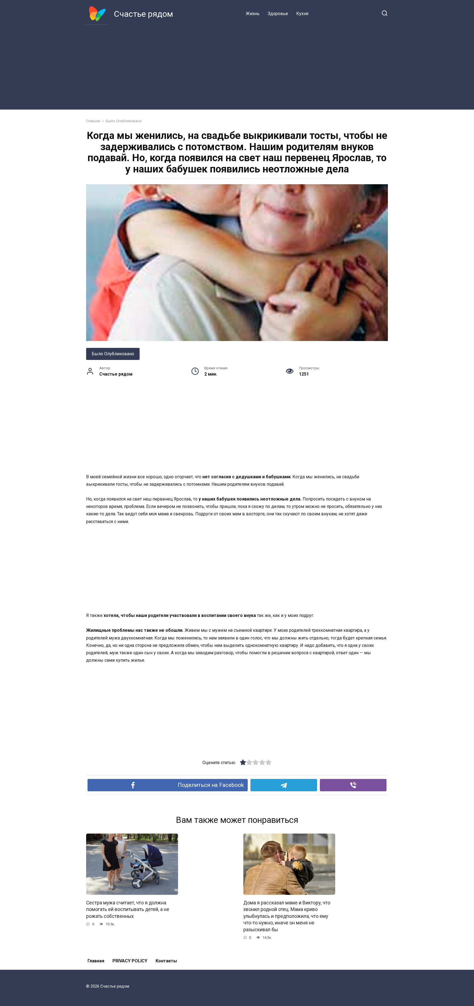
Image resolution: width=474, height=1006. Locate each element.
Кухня (302, 13)
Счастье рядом (143, 14)
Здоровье (278, 13)
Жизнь (252, 13)
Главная (96, 960)
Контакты (166, 960)
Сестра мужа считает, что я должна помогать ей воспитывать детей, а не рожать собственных (127, 909)
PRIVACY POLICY (129, 960)
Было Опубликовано (113, 353)
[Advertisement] (237, 65)
